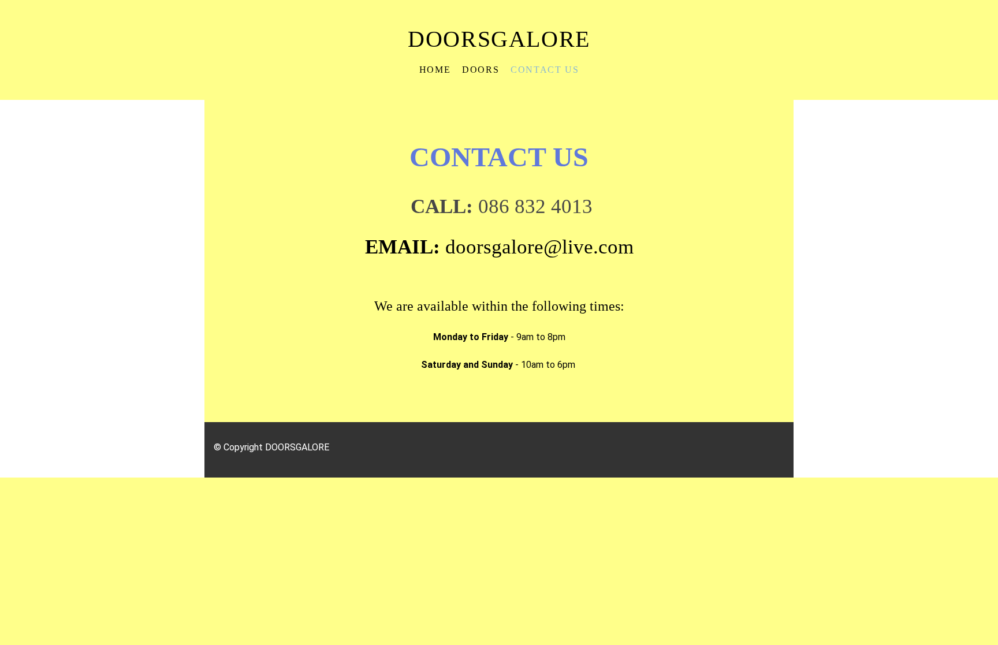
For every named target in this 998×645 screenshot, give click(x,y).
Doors (480, 69)
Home (434, 69)
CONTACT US (545, 69)
